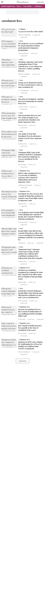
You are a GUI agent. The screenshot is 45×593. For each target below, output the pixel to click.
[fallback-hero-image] (9, 33)
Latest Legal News (8, 6)
